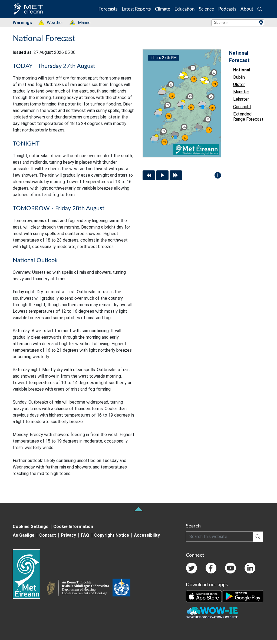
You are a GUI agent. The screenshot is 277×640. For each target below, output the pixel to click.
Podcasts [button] (227, 9)
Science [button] (206, 9)
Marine (81, 22)
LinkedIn (250, 568)
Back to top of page (138, 509)
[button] (259, 9)
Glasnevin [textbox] (221, 23)
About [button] (246, 9)
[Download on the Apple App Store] (204, 596)
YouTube (230, 568)
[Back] (149, 175)
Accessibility (147, 535)
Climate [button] (162, 9)
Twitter (191, 568)
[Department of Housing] (80, 589)
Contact (47, 535)
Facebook (211, 568)
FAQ (85, 535)
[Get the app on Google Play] (243, 596)
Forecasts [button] (107, 9)
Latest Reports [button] (136, 9)
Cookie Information (73, 526)
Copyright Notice (111, 535)
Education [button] (184, 9)
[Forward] (176, 175)
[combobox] (237, 22)
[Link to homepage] (30, 574)
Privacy (68, 535)
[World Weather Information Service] (121, 589)
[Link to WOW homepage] (212, 613)
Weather (52, 22)
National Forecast (239, 56)
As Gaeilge (23, 535)
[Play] (162, 175)
